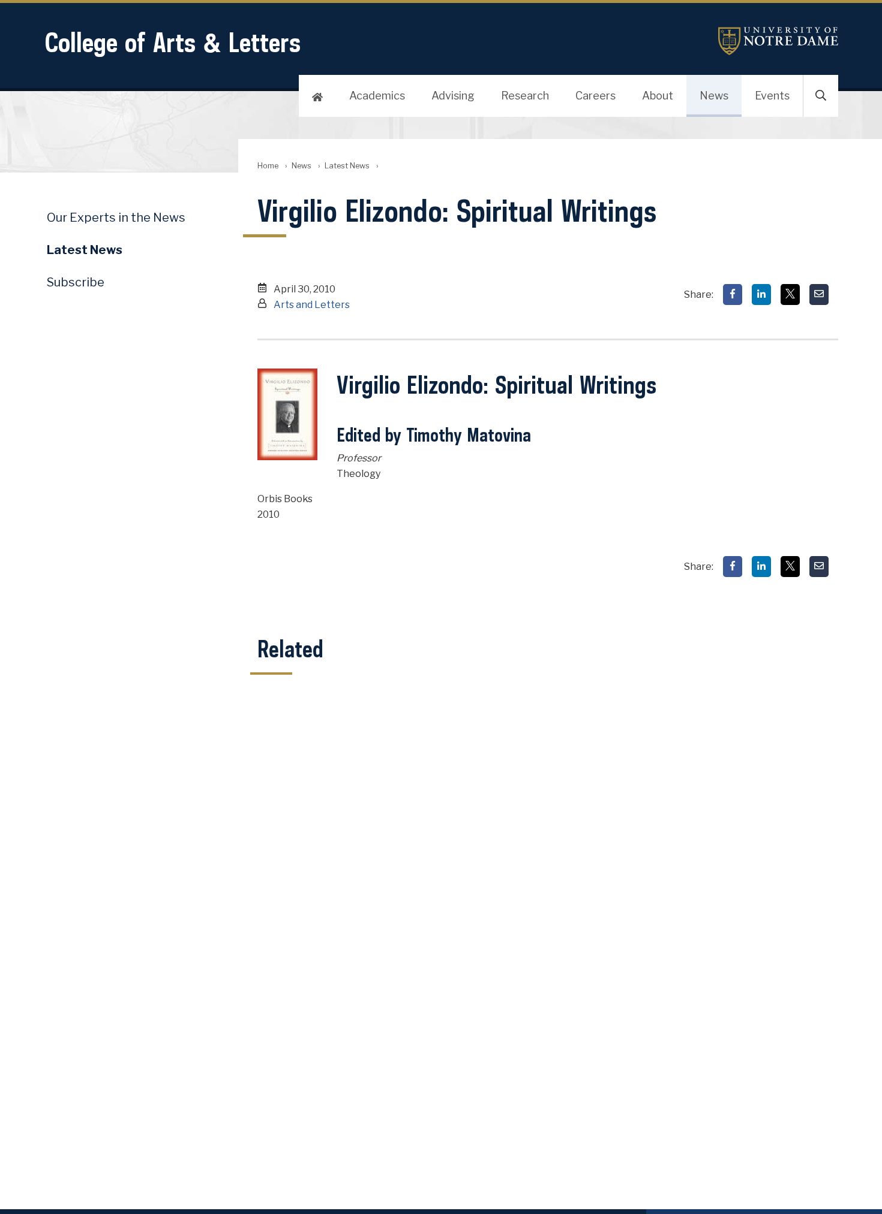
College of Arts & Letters (172, 42)
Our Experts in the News (116, 217)
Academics (377, 95)
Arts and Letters (312, 304)
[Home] (317, 96)
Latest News (347, 165)
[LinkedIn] (761, 294)
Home (267, 165)
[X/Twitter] (790, 294)
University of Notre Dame (778, 41)
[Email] (819, 294)
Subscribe (75, 282)
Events (772, 95)
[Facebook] (732, 294)
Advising (453, 95)
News (714, 95)
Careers (595, 95)
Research (525, 95)
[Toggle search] (820, 96)
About (657, 95)
